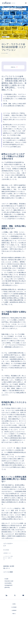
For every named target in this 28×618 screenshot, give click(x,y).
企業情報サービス (7, 553)
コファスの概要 (8, 572)
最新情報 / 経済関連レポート (8, 567)
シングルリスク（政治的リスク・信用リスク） (8, 558)
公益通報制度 (14, 610)
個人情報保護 (14, 607)
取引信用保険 (6, 549)
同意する (14, 613)
